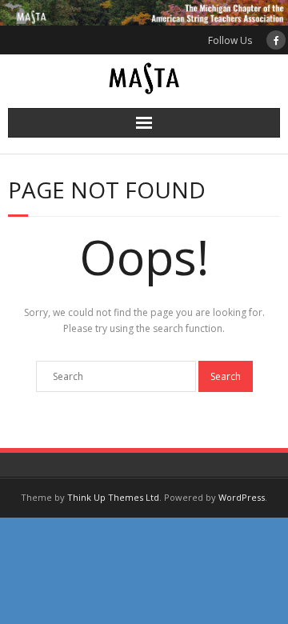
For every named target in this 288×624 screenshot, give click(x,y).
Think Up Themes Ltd (113, 497)
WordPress (241, 497)
